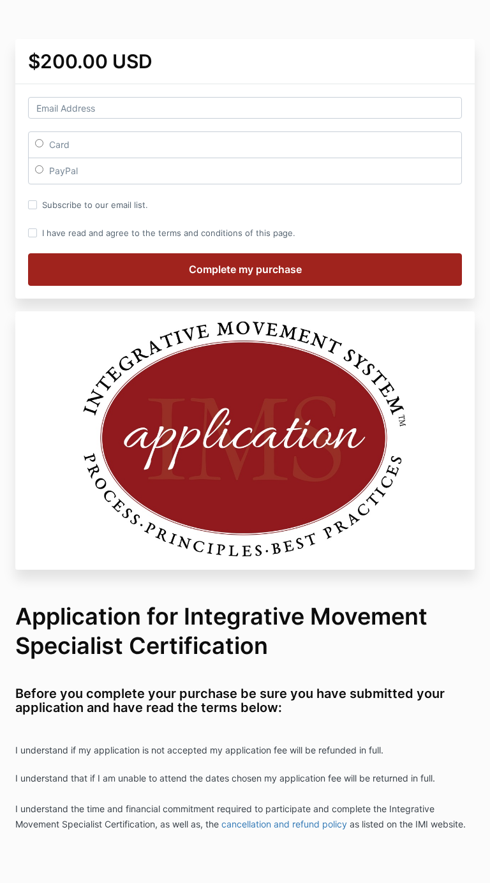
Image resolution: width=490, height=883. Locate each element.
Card (58, 144)
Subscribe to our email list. (95, 205)
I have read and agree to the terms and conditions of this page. (168, 233)
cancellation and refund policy (285, 824)
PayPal (62, 170)
